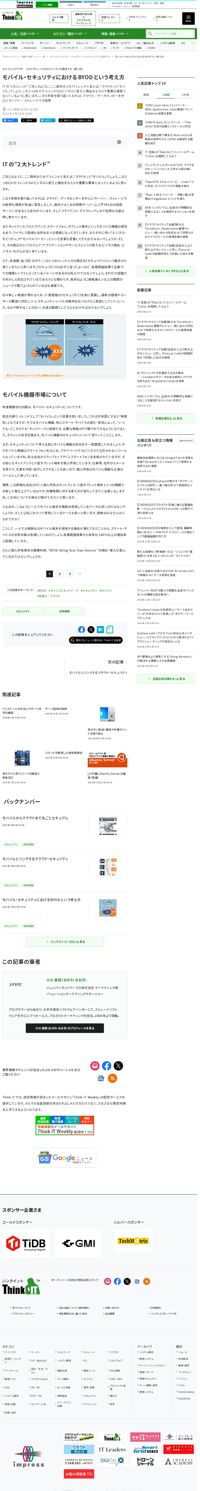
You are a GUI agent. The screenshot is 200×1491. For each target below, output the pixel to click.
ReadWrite (184, 1398)
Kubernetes (30, 48)
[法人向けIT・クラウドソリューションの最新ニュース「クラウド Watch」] (79, 1451)
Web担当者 (117, 3)
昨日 (146, 95)
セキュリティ (90, 1395)
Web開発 (115, 1370)
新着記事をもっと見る (168, 418)
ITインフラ (27, 43)
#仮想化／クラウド (48, 596)
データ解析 (63, 1379)
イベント (182, 1378)
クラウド (99, 43)
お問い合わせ (112, 1307)
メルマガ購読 (57, 18)
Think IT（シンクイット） (21, 15)
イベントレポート (70, 48)
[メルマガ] (95, 1066)
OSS (7, 1387)
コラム (181, 1385)
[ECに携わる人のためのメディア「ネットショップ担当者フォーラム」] (178, 1451)
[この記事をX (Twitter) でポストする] (91, 629)
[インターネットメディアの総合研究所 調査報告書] (178, 1438)
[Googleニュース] (100, 1078)
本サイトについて (21, 1307)
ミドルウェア (116, 1360)
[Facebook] (106, 1066)
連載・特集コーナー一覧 (33, 56)
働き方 (113, 1395)
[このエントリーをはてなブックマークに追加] (100, 629)
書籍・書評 (183, 1365)
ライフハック (90, 1404)
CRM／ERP (116, 1379)
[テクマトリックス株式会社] (133, 1241)
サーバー (45, 43)
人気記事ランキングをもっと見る (169, 271)
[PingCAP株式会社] (25, 1243)
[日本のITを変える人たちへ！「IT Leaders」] (112, 1451)
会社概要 (110, 1313)
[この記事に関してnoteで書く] (109, 630)
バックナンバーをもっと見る (68, 942)
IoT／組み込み (145, 43)
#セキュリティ (89, 590)
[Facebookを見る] (117, 1281)
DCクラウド (147, 3)
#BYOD (41, 590)
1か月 (185, 95)
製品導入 (94, 5)
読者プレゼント (109, 18)
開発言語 (62, 1370)
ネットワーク (63, 43)
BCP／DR (36, 1395)
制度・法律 (10, 1412)
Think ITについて (137, 18)
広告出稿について (164, 18)
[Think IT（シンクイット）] (21, 1291)
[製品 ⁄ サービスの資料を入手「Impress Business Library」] (79, 1463)
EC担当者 (128, 3)
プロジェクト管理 (118, 1387)
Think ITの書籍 (134, 48)
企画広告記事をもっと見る (169, 679)
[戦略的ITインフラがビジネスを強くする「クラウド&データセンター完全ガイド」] (79, 1438)
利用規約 (156, 1307)
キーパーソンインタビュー (152, 1365)
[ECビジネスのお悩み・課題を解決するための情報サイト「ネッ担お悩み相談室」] (79, 1475)
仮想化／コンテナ (120, 43)
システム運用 (12, 1395)
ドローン (127, 6)
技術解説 (183, 1358)
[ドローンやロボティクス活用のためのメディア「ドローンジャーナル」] (145, 1463)
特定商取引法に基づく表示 (73, 1313)
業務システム (146, 1358)
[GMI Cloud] (78, 1243)
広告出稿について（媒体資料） (74, 1307)
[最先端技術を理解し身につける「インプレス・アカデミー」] (178, 1463)
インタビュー (91, 48)
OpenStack (49, 48)
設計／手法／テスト (39, 1370)
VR (105, 48)
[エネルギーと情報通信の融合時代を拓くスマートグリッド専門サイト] (145, 1451)
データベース (11, 1370)
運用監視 (62, 1395)
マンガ (116, 48)
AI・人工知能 (11, 48)
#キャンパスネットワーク (63, 590)
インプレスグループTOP (164, 1313)
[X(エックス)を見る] (127, 1281)
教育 (112, 1404)
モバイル (88, 1379)
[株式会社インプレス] (28, 1457)
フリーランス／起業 (65, 1404)
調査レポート (146, 1372)
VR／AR (35, 1387)
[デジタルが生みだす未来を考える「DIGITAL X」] (112, 1463)
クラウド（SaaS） (39, 1379)
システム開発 (167, 43)
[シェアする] (81, 629)
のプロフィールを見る (64, 1028)
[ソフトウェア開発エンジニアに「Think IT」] (112, 1438)
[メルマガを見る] (107, 1281)
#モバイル (105, 590)
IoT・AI (137, 3)
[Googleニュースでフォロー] (136, 1281)
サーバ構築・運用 (148, 1385)
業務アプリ (10, 1379)
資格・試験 (10, 1404)
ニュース (182, 1352)
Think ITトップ (9, 56)
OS (183, 43)
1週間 (166, 95)
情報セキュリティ (148, 1378)
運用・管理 (89, 1387)
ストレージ (82, 43)
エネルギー (117, 6)
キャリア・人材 (38, 1404)
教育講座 (136, 6)
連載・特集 (9, 43)
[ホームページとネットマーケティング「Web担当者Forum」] (145, 1438)
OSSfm (151, 48)
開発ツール (89, 1370)
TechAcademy (186, 1391)
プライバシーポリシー (23, 1313)
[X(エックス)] (118, 1066)
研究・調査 (159, 3)
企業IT (71, 5)
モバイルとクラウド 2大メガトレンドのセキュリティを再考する (80, 56)
